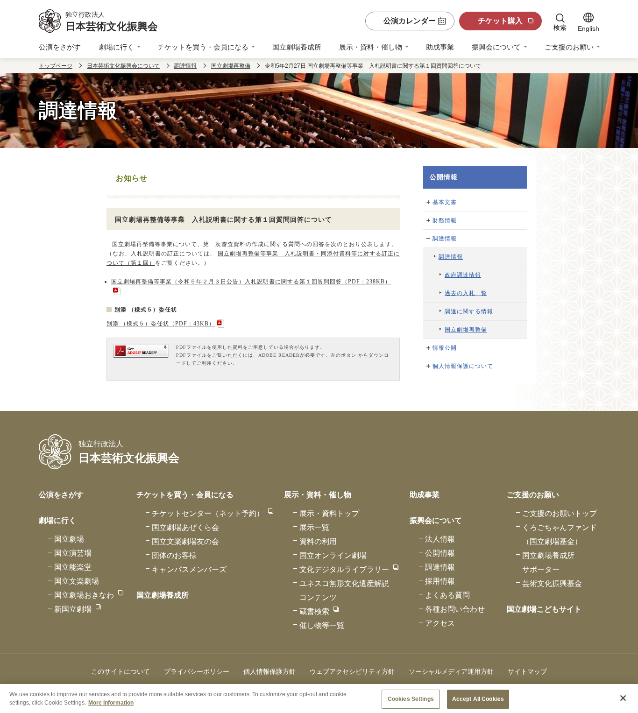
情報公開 (444, 348)
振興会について (496, 47)
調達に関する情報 (469, 311)
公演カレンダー (409, 21)
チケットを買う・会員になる (202, 47)
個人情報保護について (462, 366)
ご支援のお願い (569, 47)
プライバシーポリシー (196, 671)
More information (111, 702)
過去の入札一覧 (466, 293)
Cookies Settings (411, 699)
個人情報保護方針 (269, 671)
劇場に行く (116, 47)
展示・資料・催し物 (370, 47)
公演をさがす (60, 47)
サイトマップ (527, 671)
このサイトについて (120, 671)
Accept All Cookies (478, 699)
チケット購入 (500, 21)
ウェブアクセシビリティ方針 (352, 671)
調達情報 (185, 66)
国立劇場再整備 (230, 66)
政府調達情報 (463, 275)
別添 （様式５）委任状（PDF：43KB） (160, 323)
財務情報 (444, 220)
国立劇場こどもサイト (544, 609)
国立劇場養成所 (296, 47)
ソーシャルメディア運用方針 (451, 671)
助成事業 (440, 47)
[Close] (623, 698)
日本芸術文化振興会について (123, 66)
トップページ (55, 66)
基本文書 (444, 202)
